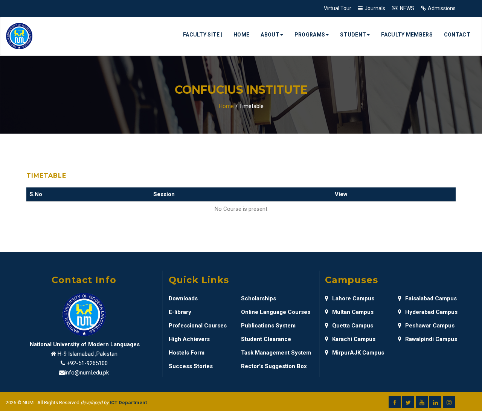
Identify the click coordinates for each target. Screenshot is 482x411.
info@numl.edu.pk (87, 372)
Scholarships (258, 298)
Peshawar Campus (430, 325)
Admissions (442, 8)
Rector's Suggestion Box (274, 366)
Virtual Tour (337, 8)
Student (353, 35)
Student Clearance (266, 339)
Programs (309, 35)
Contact (457, 35)
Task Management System (276, 352)
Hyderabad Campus (431, 312)
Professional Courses (198, 325)
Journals (375, 8)
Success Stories (191, 366)
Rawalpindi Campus (431, 339)
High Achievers (189, 339)
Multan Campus (353, 312)
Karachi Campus (353, 339)
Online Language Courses (275, 312)
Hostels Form (186, 352)
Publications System (268, 325)
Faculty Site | (202, 35)
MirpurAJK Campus (358, 352)
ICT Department (128, 402)
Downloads (183, 298)
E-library (180, 312)
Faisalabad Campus (431, 298)
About (270, 35)
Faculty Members (407, 35)
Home (241, 35)
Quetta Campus (352, 325)
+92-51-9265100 (87, 363)
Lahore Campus (353, 298)
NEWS (407, 8)
